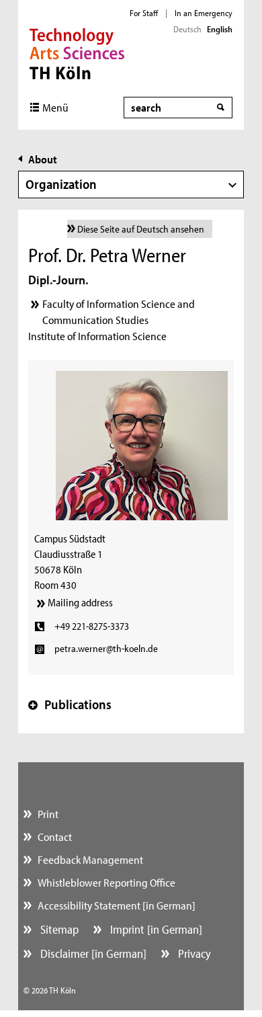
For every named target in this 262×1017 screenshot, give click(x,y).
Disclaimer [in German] (92, 953)
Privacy (193, 953)
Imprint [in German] (154, 929)
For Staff (144, 12)
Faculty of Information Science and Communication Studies (118, 311)
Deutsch (187, 29)
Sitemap (58, 929)
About (42, 159)
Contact (55, 836)
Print (48, 814)
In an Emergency (203, 12)
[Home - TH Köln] (77, 52)
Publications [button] (70, 704)
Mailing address (80, 602)
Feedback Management (90, 859)
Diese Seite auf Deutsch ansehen (140, 228)
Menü (55, 107)
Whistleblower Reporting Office (106, 882)
